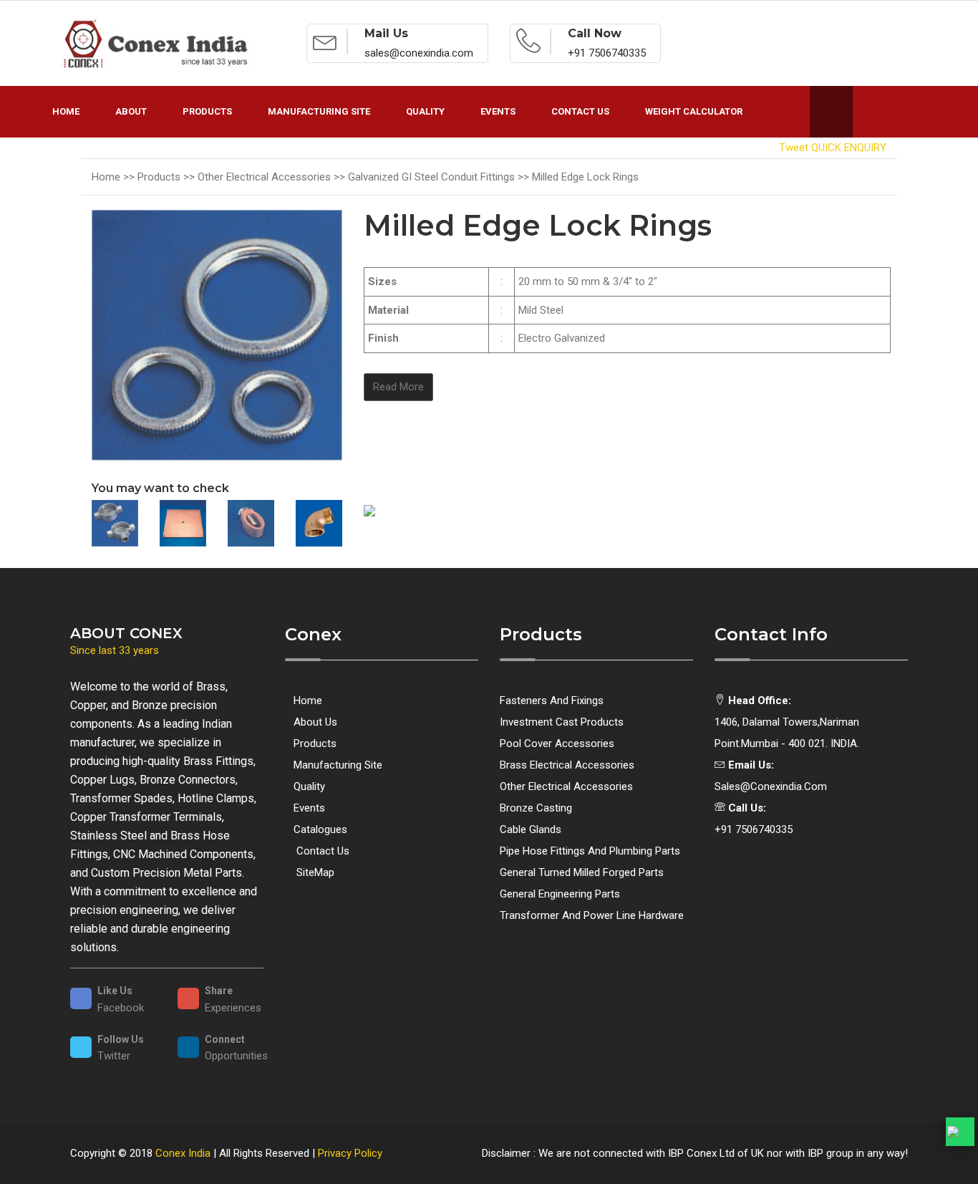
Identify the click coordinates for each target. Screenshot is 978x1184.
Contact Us (580, 111)
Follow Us (120, 1039)
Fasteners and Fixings (552, 700)
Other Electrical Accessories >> (273, 176)
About (131, 111)
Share (219, 990)
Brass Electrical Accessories (567, 765)
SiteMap (314, 872)
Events (497, 111)
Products (207, 111)
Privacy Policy (350, 1153)
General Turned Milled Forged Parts (582, 872)
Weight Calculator (693, 111)
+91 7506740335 (754, 829)
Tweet (793, 147)
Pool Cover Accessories (557, 743)
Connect (225, 1039)
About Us (315, 722)
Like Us (114, 990)
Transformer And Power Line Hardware (592, 915)
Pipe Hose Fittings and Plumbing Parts (590, 850)
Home (65, 111)
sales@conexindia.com (771, 786)
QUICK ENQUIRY (848, 147)
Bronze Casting (536, 808)
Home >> (114, 176)
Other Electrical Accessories (566, 786)
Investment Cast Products (562, 722)
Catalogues (320, 829)
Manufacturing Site (319, 111)
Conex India (182, 1153)
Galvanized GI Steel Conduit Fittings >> (440, 176)
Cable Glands (530, 829)
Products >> (167, 176)
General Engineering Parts (560, 893)
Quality (425, 111)
